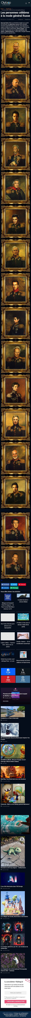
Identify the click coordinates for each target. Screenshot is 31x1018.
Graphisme (8, 8)
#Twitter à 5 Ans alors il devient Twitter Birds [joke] (23, 624)
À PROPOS (23, 1016)
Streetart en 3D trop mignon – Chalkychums (13, 867)
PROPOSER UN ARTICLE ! (12, 1016)
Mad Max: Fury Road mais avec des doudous (13, 779)
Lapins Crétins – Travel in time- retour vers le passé (8, 644)
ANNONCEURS (23, 1014)
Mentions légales (8, 1014)
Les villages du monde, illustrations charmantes (14, 916)
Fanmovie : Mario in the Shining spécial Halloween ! (15, 804)
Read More (5, 701)
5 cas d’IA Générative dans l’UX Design (12, 886)
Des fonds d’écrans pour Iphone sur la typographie (8, 625)
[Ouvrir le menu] (26, 3)
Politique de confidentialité (21, 1013)
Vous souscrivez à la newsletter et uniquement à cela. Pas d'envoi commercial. (15, 997)
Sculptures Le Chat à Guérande (9, 718)
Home (2, 8)
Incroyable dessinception (10, 826)
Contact (16, 1014)
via (1, 580)
